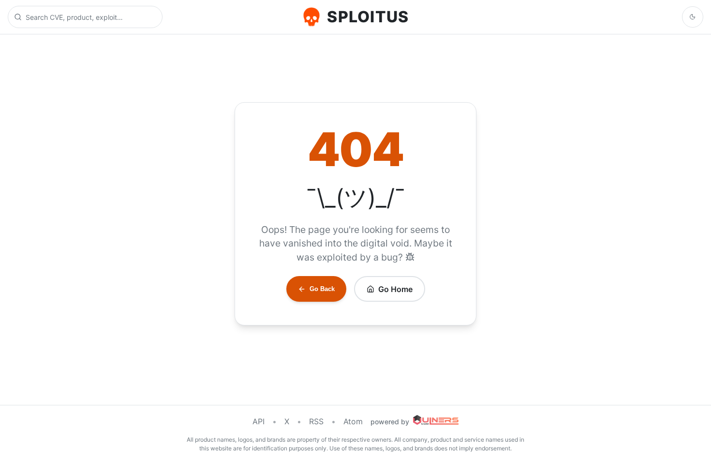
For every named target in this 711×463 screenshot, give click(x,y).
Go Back (322, 289)
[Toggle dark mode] (692, 17)
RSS (316, 421)
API (258, 421)
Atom (353, 421)
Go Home (395, 289)
